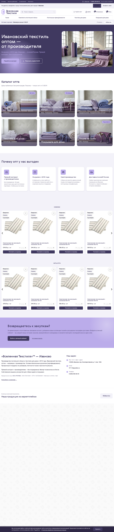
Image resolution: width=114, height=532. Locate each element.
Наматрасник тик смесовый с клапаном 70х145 (40, 243)
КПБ (80, 141)
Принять (97, 529)
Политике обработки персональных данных (54, 530)
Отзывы (3, 1)
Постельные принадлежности (56, 17)
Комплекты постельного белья (28, 17)
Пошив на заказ (87, 139)
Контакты (30, 1)
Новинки (57, 207)
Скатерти (14, 141)
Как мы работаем (12, 1)
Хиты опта (57, 263)
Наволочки (82, 111)
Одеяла (103, 111)
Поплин (17, 111)
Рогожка (24, 111)
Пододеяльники (84, 113)
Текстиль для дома (80, 17)
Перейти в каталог (10, 61)
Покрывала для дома (102, 17)
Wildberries (108, 22)
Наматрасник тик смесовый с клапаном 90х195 (96, 243)
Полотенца (6, 141)
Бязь (4, 111)
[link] (85, 1)
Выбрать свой (107, 5)
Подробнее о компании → (9, 380)
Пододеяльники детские (97, 113)
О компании (22, 1)
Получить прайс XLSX (32, 61)
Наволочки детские (93, 111)
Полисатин (10, 111)
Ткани (7, 17)
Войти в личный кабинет (18, 338)
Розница (85, 141)
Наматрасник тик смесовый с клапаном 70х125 (12, 243)
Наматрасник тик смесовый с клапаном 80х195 (68, 243)
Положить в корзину (15, 252)
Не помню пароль (37, 338)
